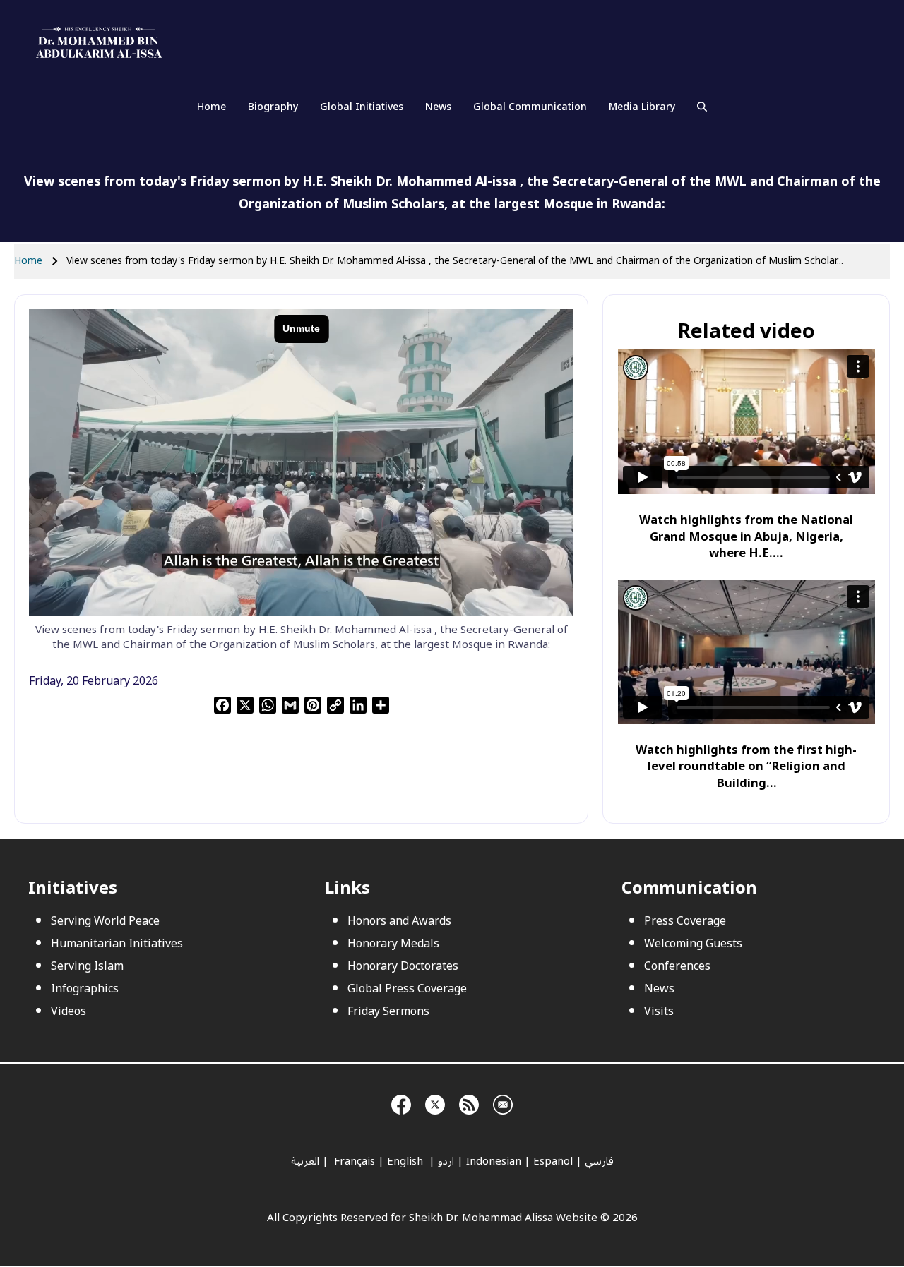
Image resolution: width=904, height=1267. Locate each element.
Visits (659, 1011)
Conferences (677, 966)
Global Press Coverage (407, 989)
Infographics (85, 989)
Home (211, 107)
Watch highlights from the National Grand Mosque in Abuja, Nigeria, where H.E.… (746, 536)
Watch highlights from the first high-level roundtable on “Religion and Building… (746, 766)
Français (353, 1161)
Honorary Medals (393, 944)
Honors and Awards (399, 921)
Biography (273, 107)
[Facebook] (401, 1102)
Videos (68, 1011)
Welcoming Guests (693, 944)
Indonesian (493, 1161)
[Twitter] (435, 1102)
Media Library (642, 107)
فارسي (599, 1161)
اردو (446, 1161)
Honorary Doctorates (402, 966)
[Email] (503, 1102)
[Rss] (469, 1102)
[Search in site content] (702, 107)
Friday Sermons (388, 1011)
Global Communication (530, 107)
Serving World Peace (105, 921)
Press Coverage (685, 921)
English (406, 1161)
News (438, 107)
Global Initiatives (361, 107)
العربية (305, 1161)
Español (553, 1161)
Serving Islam (87, 966)
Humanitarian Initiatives (117, 944)
